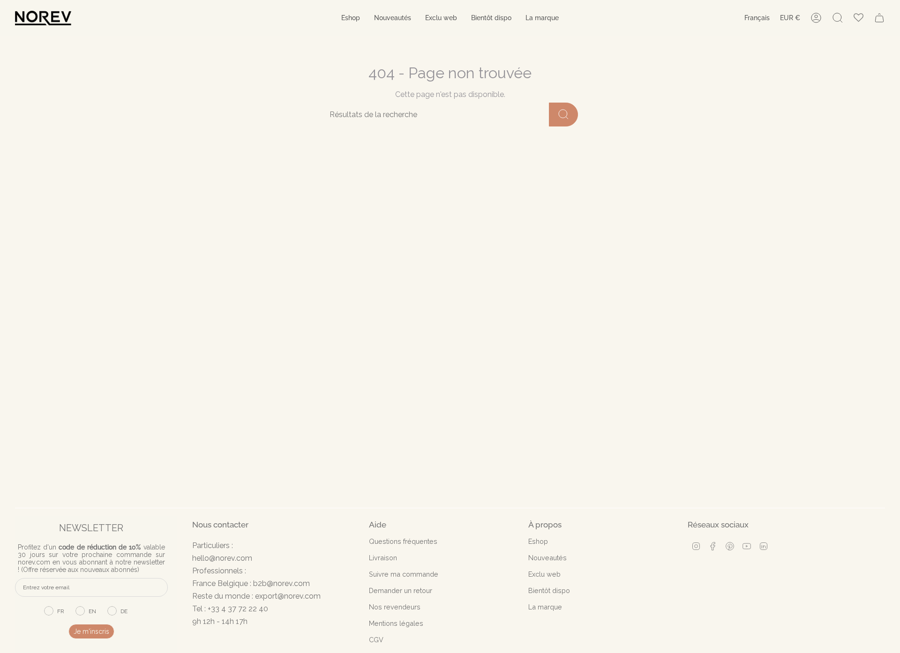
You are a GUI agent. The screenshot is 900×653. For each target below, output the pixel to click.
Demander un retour (400, 590)
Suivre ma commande (403, 574)
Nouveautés (547, 558)
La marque (545, 607)
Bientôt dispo (549, 590)
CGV (376, 640)
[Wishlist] (858, 18)
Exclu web (544, 574)
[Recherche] (563, 114)
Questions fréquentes (403, 541)
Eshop (538, 541)
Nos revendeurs (394, 607)
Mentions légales (396, 623)
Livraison (383, 558)
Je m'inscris (91, 631)
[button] (350, 18)
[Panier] (879, 18)
